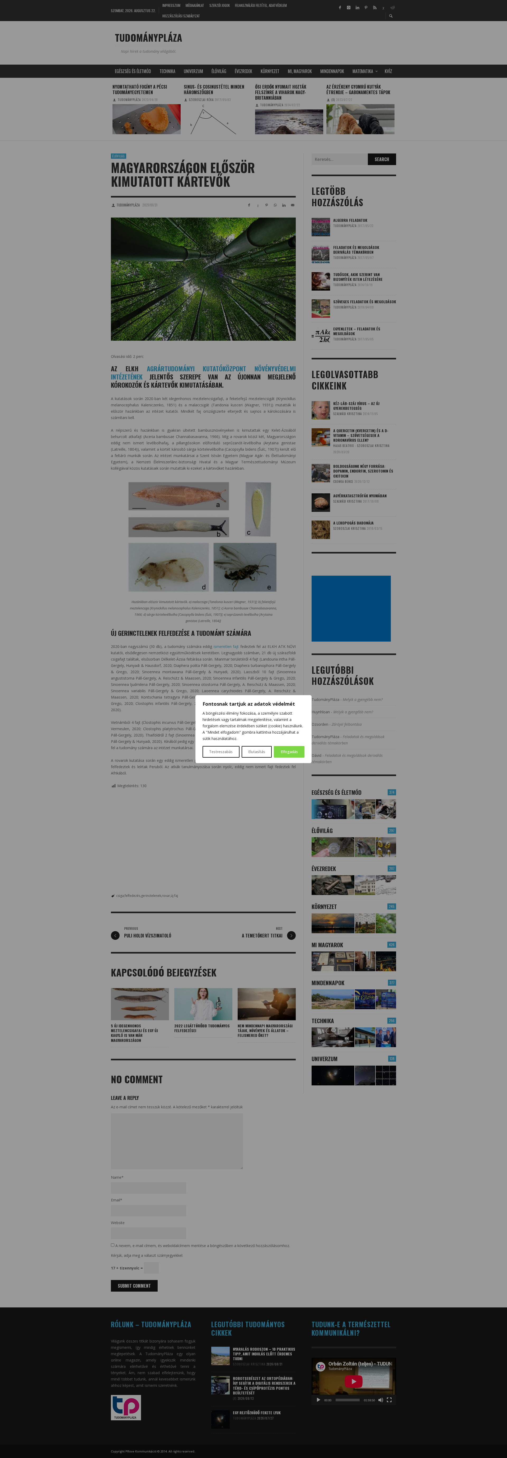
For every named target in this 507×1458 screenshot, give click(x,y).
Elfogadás (289, 751)
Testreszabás (221, 751)
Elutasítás (256, 751)
